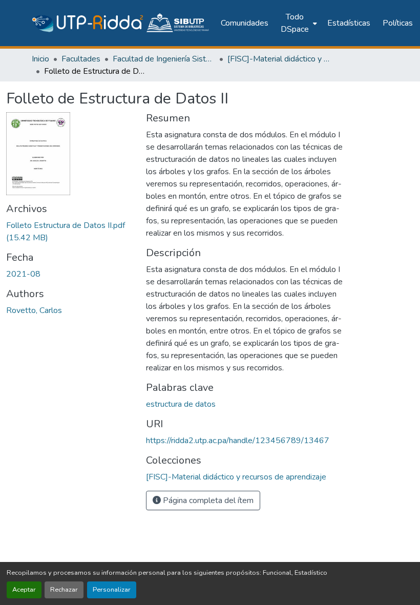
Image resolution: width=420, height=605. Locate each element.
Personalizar (112, 589)
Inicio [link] (40, 59)
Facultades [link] (80, 59)
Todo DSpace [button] (295, 23)
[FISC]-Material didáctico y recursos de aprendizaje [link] (278, 59)
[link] (70, 231)
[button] (121, 23)
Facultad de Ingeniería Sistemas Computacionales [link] (164, 59)
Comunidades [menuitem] (244, 23)
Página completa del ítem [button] (207, 500)
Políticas (398, 23)
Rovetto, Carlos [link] (34, 310)
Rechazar (64, 589)
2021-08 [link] (23, 274)
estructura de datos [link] (181, 404)
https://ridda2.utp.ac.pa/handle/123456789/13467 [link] (237, 440)
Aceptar (24, 589)
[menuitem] (298, 23)
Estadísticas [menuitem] (348, 23)
